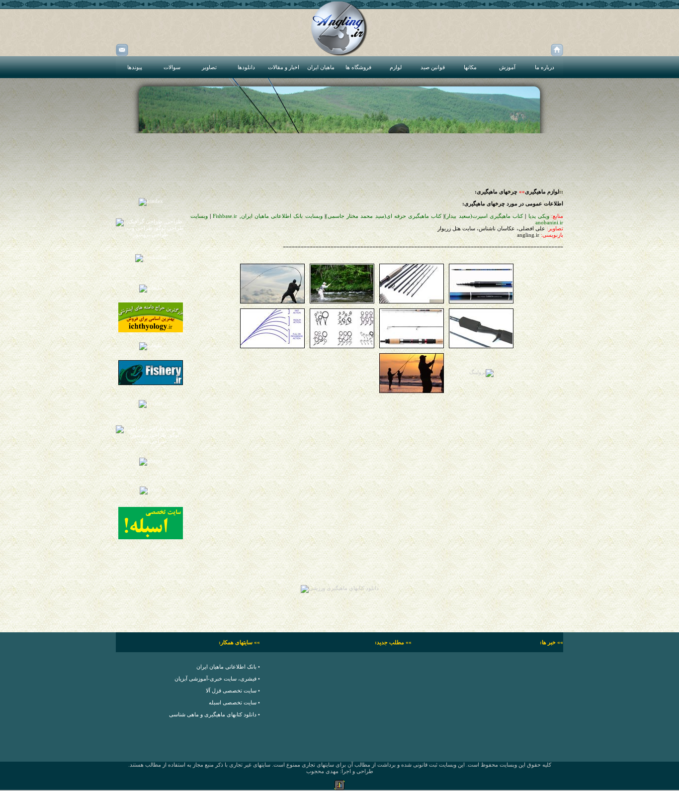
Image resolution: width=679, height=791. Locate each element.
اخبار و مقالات (283, 67)
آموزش (507, 67)
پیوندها (134, 67)
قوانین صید (433, 67)
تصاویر (209, 67)
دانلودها (246, 67)
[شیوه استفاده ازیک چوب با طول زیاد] (272, 301)
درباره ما (544, 67)
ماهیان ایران (321, 67)
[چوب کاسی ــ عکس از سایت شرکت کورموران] (481, 301)
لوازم (396, 67)
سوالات (172, 67)
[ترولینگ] (481, 372)
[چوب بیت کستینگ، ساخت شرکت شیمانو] (481, 346)
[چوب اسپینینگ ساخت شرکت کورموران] (411, 346)
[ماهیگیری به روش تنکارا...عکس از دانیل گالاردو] (342, 301)
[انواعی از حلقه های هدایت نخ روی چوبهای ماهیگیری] (342, 346)
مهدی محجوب (322, 771)
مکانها (470, 67)
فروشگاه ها (358, 67)
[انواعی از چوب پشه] (411, 301)
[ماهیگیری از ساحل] (411, 391)
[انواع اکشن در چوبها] (272, 346)
